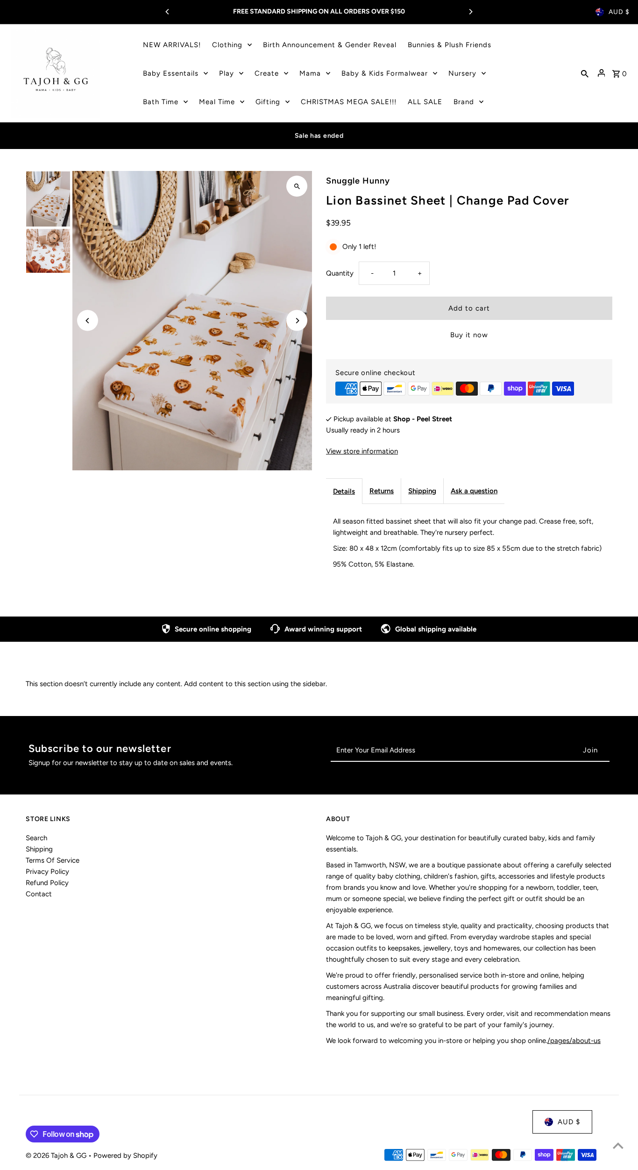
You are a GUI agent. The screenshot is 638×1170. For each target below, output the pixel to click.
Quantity (340, 273)
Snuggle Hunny (358, 181)
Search (36, 838)
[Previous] (168, 12)
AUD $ (619, 12)
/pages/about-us (574, 1040)
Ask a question (474, 491)
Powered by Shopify (125, 1155)
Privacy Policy (47, 871)
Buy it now (469, 335)
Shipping (422, 491)
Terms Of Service (52, 860)
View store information (362, 451)
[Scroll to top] (618, 1145)
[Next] (470, 12)
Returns (381, 491)
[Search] (585, 73)
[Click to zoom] (296, 186)
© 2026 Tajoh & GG (57, 1155)
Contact (39, 894)
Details (344, 491)
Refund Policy (47, 883)
